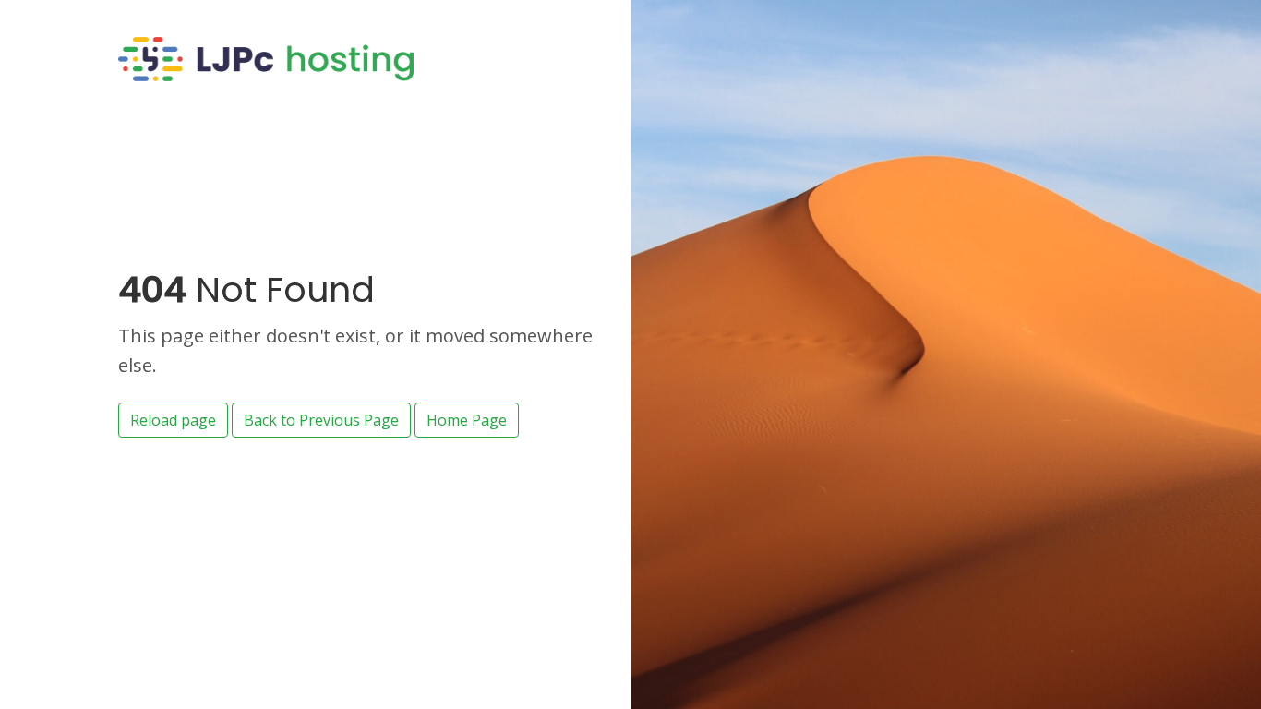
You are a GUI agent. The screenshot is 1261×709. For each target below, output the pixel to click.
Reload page (173, 420)
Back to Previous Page (321, 420)
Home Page (466, 420)
